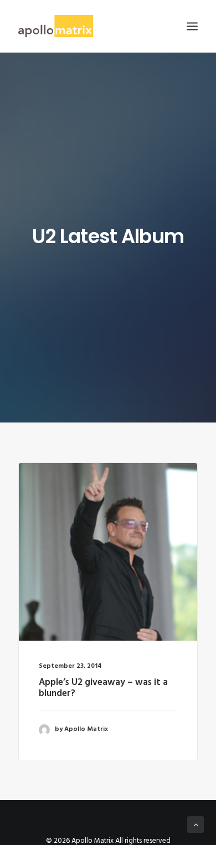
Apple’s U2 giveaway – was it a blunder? (103, 688)
